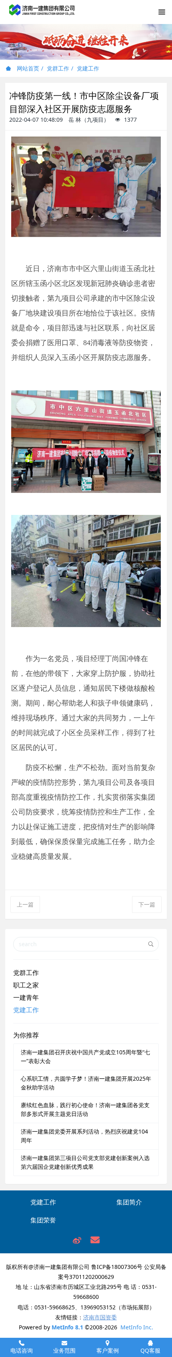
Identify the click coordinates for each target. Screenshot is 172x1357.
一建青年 (26, 997)
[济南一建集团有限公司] (42, 14)
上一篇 (25, 904)
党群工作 (58, 68)
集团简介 (129, 1202)
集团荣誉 (43, 1220)
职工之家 (26, 985)
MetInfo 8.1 (67, 1327)
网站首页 (27, 68)
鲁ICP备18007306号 (116, 1267)
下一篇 (146, 904)
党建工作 (88, 68)
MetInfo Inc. (136, 1327)
